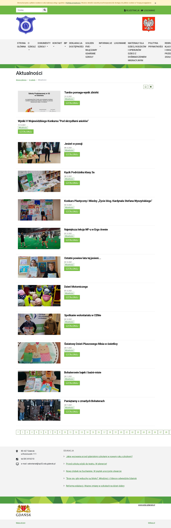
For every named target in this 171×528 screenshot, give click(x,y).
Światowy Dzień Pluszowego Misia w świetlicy (91, 343)
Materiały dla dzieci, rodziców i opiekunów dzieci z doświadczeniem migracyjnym (137, 52)
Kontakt (57, 43)
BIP (65, 43)
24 (144, 432)
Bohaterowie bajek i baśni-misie (82, 372)
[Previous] (18, 432)
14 (87, 432)
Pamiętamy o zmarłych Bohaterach (84, 401)
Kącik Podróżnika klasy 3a (79, 172)
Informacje (105, 43)
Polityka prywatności (155, 45)
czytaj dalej (73, 103)
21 (127, 432)
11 (70, 432)
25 (149, 432)
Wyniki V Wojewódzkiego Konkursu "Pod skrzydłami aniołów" (53, 121)
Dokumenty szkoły (44, 45)
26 (155, 432)
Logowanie (120, 43)
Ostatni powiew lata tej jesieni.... (82, 258)
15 (93, 432)
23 (138, 432)
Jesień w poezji (73, 143)
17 (104, 432)
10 (65, 432)
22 (132, 432)
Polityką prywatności (73, 3)
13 (82, 432)
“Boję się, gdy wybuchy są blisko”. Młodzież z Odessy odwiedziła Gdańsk (101, 478)
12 (76, 432)
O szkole (32, 45)
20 (121, 432)
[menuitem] (32, 51)
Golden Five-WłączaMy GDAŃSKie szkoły (91, 50)
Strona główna (21, 45)
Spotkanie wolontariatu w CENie (82, 315)
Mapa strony (20, 523)
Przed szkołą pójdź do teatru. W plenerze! (86, 464)
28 (166, 432)
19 (116, 432)
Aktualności (69, 99)
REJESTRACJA (133, 10)
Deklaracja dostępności (76, 45)
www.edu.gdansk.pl (146, 505)
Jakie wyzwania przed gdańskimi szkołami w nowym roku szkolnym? (99, 456)
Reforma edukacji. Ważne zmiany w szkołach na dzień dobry (95, 486)
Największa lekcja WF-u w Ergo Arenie (86, 229)
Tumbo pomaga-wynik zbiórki (81, 92)
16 (99, 432)
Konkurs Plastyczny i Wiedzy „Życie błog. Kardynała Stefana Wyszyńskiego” (108, 200)
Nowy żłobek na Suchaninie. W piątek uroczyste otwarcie (94, 471)
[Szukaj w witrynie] (44, 10)
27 (161, 432)
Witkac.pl (151, 523)
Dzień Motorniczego (76, 286)
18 (110, 432)
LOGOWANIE (149, 10)
